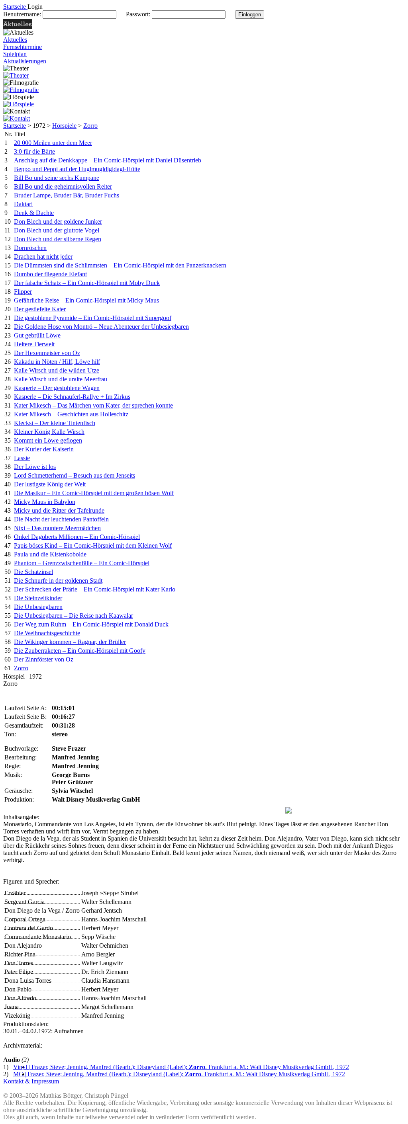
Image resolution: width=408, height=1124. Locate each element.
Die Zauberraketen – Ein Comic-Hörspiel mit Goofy (79, 650)
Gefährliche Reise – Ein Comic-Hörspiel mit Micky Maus (86, 300)
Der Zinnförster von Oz (43, 659)
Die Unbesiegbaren (38, 606)
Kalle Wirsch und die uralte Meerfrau (60, 379)
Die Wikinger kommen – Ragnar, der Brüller (70, 641)
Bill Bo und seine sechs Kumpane (56, 177)
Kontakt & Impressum (31, 1081)
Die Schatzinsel (33, 571)
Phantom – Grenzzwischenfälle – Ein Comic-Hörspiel (81, 563)
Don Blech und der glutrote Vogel (56, 230)
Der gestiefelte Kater (40, 309)
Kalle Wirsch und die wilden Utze (56, 370)
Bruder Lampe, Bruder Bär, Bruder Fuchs (66, 195)
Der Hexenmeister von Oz (47, 352)
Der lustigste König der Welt (50, 484)
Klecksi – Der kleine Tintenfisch (54, 423)
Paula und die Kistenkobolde (50, 554)
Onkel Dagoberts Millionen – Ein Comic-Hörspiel (77, 536)
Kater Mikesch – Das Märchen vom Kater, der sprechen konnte (93, 405)
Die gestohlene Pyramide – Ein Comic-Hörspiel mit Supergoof (92, 317)
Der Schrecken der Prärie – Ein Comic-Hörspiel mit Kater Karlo (94, 589)
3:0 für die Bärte (34, 151)
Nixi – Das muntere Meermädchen (57, 528)
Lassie (22, 458)
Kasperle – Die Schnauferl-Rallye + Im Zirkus (72, 396)
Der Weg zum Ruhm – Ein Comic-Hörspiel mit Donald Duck (91, 624)
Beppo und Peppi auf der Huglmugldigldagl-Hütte (77, 169)
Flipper (23, 291)
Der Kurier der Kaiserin (44, 449)
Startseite (14, 125)
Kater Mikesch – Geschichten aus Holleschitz (71, 414)
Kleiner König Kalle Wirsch (49, 431)
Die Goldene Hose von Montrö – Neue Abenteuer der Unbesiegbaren (101, 326)
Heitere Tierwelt (34, 344)
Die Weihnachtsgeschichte (47, 633)
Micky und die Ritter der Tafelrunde (59, 510)
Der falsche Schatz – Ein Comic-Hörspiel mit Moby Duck (87, 282)
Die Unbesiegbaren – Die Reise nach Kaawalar (73, 615)
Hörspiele (64, 125)
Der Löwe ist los (35, 466)
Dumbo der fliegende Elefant (50, 274)
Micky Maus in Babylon (44, 501)
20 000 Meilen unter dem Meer (53, 142)
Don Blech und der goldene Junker (58, 221)
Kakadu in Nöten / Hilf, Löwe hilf (57, 361)
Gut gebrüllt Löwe (37, 335)
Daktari (23, 204)
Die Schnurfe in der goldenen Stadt (58, 580)
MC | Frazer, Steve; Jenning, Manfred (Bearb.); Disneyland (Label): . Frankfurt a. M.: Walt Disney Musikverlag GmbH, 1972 (179, 1074)
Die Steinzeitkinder (38, 598)
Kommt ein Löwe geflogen (48, 440)
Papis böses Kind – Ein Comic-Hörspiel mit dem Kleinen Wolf (93, 545)
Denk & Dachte (34, 212)
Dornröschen (30, 247)
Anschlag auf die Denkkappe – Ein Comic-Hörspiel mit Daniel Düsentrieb (107, 160)
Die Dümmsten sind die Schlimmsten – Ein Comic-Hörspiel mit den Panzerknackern (120, 265)
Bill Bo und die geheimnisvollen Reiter (63, 186)
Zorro (90, 125)
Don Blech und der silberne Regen (57, 239)
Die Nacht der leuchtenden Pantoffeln (61, 519)
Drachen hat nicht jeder (43, 256)
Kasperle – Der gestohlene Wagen (57, 387)
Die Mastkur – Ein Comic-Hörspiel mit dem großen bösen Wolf (94, 493)
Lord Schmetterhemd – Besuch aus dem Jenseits (74, 475)
